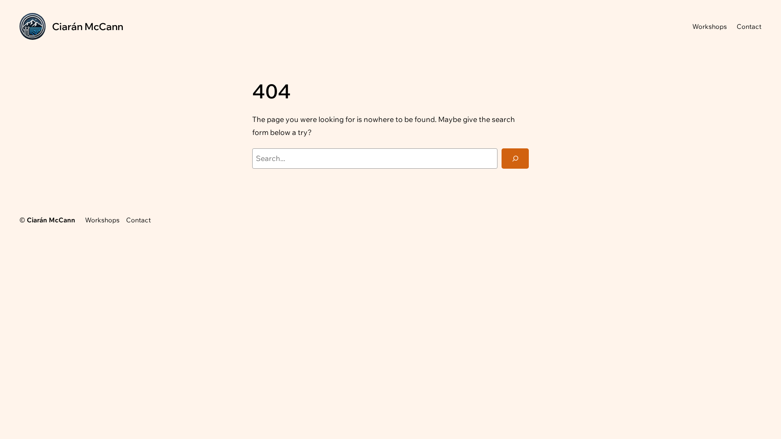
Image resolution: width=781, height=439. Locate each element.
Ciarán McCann (87, 26)
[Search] (515, 158)
